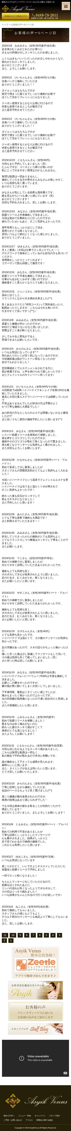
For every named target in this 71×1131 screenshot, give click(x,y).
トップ (5, 25)
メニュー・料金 (24, 1116)
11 (5, 935)
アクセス (29, 1120)
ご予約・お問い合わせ (13, 1120)
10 (12, 935)
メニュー (65, 4)
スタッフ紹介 (54, 1116)
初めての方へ (9, 1116)
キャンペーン (40, 1116)
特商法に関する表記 (44, 1120)
